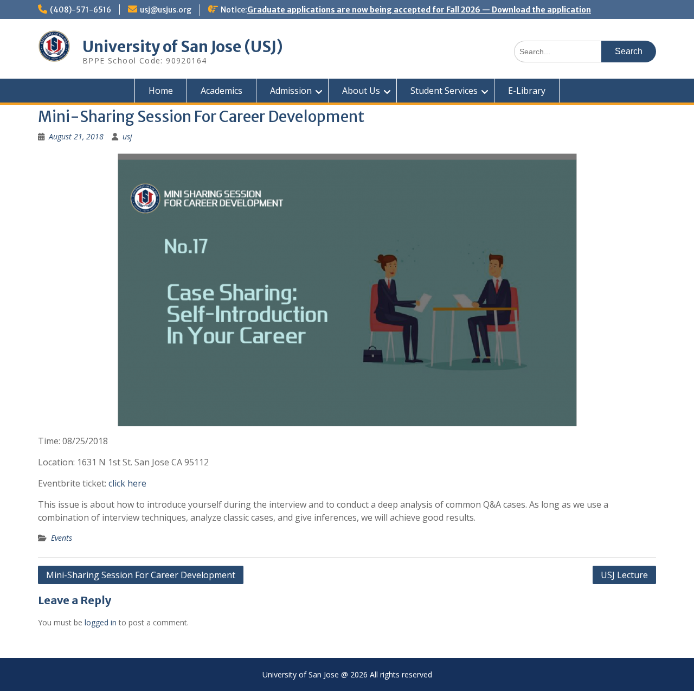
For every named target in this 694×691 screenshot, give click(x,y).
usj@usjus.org (165, 10)
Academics (221, 91)
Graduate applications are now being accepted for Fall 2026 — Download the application (419, 10)
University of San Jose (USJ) (182, 46)
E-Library (526, 91)
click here (127, 483)
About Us (361, 91)
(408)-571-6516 (80, 10)
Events (61, 538)
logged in (101, 622)
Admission (291, 91)
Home (161, 91)
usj (127, 136)
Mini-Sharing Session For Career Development (140, 575)
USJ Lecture (624, 575)
